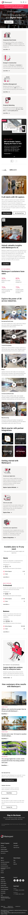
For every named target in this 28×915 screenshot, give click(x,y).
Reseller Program (4, 849)
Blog (14, 860)
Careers (2, 870)
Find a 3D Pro (3, 853)
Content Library (3, 885)
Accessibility (3, 893)
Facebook (15, 880)
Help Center (3, 879)
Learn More (6, 263)
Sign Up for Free (16, 847)
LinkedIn (20, 880)
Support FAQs (3, 881)
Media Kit (15, 864)
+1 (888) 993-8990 (19, 890)
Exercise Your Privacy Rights (8, 907)
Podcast (2, 872)
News (15, 862)
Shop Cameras (7, 213)
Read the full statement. (17, 7)
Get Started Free (19, 213)
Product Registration (4, 889)
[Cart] (23, 2)
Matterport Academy (4, 887)
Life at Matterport (4, 864)
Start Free (19, 22)
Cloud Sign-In (16, 845)
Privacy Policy (6, 824)
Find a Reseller (3, 847)
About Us (2, 860)
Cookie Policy (17, 906)
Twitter (17, 880)
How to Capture (3, 883)
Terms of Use (3, 906)
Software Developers (4, 851)
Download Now (7, 153)
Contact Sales (6, 677)
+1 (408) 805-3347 (19, 894)
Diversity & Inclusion (4, 866)
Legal (2, 895)
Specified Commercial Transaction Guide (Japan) (5, 897)
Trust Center (3, 891)
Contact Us (9, 807)
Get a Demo (9, 22)
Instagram (23, 880)
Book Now (9, 793)
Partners (2, 845)
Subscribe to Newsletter (5, 862)
